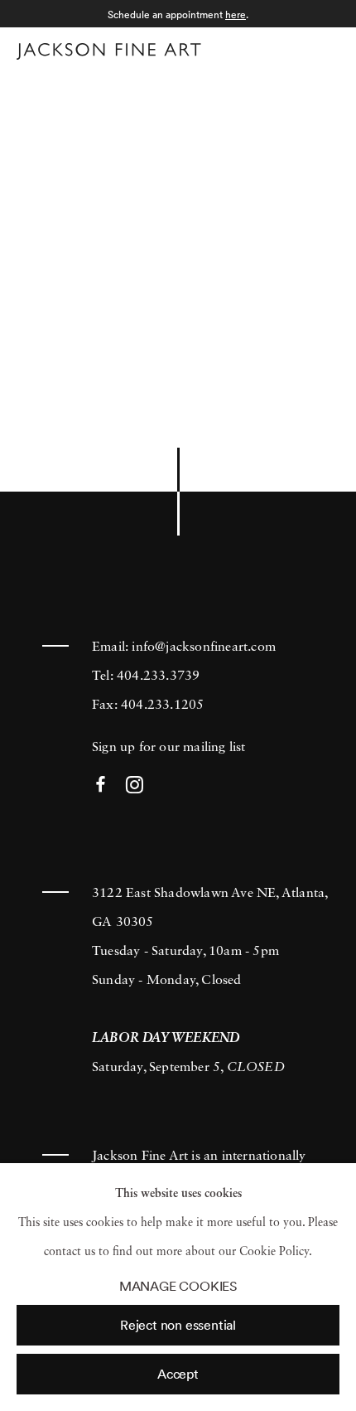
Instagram (134, 785)
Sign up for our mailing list (169, 747)
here (235, 14)
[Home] (109, 51)
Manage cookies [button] (178, 1286)
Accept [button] (178, 1373)
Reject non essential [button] (178, 1324)
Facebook (100, 785)
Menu (323, 48)
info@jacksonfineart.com (204, 647)
